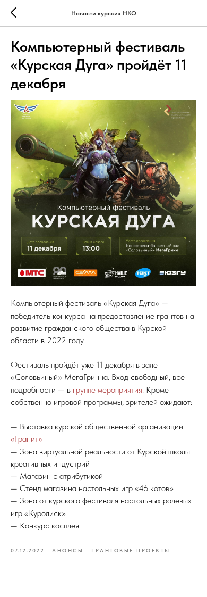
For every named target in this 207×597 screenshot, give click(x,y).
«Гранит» (28, 439)
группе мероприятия (107, 390)
